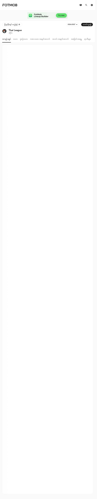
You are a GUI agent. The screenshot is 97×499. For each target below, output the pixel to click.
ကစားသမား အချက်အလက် (40, 39)
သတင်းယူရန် (87, 24)
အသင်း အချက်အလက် (60, 39)
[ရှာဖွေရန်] (86, 5)
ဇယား (15, 39)
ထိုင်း (11, 33)
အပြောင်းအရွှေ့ (76, 39)
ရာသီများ (87, 39)
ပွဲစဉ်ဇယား (24, 39)
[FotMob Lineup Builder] (47, 15)
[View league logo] (4, 31)
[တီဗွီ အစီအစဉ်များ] (80, 5)
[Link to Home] (9, 5)
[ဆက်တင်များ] (92, 5)
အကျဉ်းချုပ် (6, 39)
